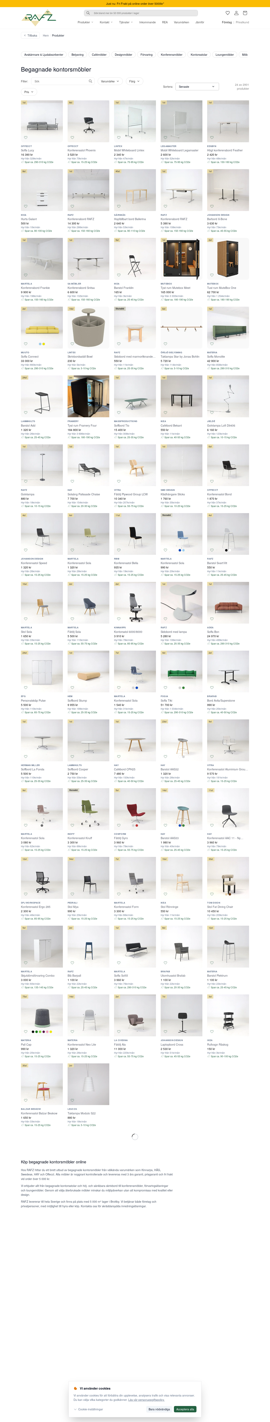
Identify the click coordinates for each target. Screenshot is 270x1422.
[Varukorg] (245, 13)
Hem (46, 35)
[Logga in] (236, 13)
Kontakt (104, 22)
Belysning (78, 55)
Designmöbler (123, 55)
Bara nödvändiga (159, 1409)
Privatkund (242, 22)
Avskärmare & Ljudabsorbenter (43, 55)
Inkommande (147, 22)
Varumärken (181, 22)
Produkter (84, 22)
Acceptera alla (185, 1409)
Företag (227, 22)
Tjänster (124, 22)
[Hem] (39, 18)
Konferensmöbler (171, 55)
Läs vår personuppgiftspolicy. (146, 1400)
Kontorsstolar (199, 55)
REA (165, 22)
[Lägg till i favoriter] (26, 137)
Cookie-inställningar (90, 1409)
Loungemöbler (225, 55)
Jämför (199, 22)
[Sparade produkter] (228, 13)
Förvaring (147, 55)
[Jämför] (58, 137)
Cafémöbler (99, 55)
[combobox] (141, 13)
